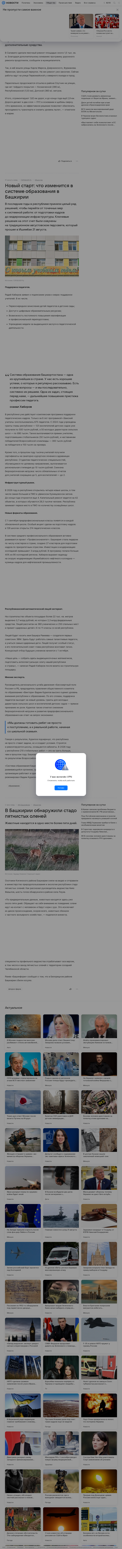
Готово (61, 788)
